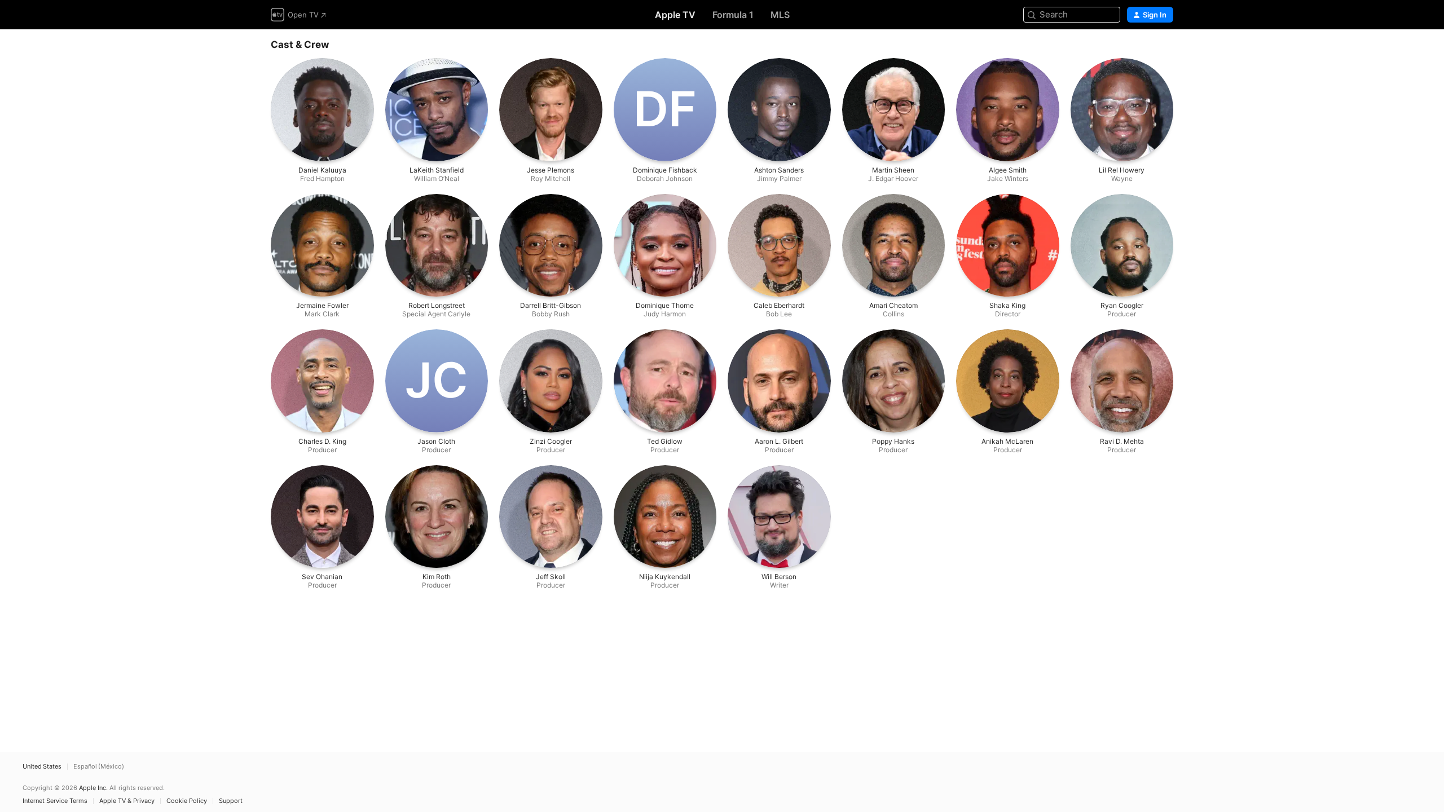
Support (231, 801)
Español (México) (98, 767)
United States (42, 767)
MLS (780, 14)
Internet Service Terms (55, 801)
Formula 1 (733, 14)
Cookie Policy (186, 801)
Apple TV (675, 14)
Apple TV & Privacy (127, 801)
